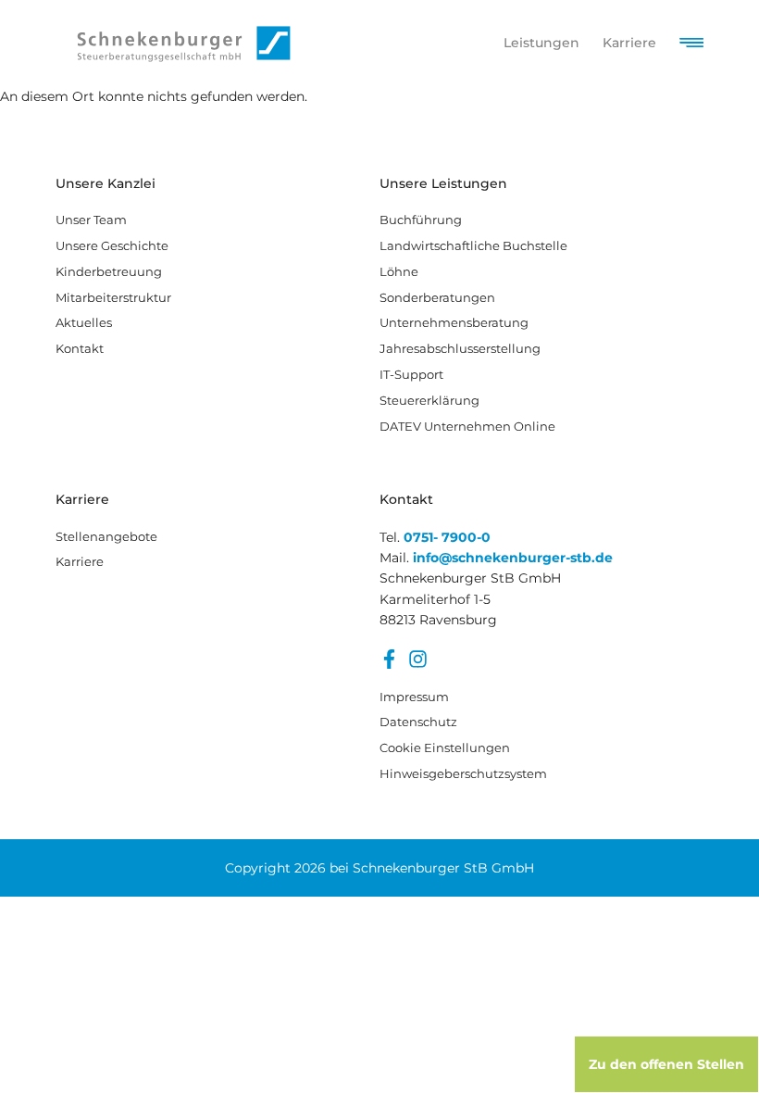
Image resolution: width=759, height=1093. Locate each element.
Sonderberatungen (437, 297)
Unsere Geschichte (112, 245)
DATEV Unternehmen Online (467, 426)
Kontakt (80, 348)
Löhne (399, 271)
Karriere (80, 561)
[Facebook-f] (389, 659)
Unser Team (91, 219)
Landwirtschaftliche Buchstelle (473, 245)
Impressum (414, 696)
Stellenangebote (106, 536)
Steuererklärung (429, 400)
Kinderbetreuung (109, 271)
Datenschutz (418, 721)
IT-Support (411, 374)
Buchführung (421, 219)
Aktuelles (84, 322)
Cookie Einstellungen (445, 747)
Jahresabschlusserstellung (460, 348)
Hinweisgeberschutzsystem (449, 773)
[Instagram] (418, 659)
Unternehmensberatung (454, 322)
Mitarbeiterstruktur (113, 297)
